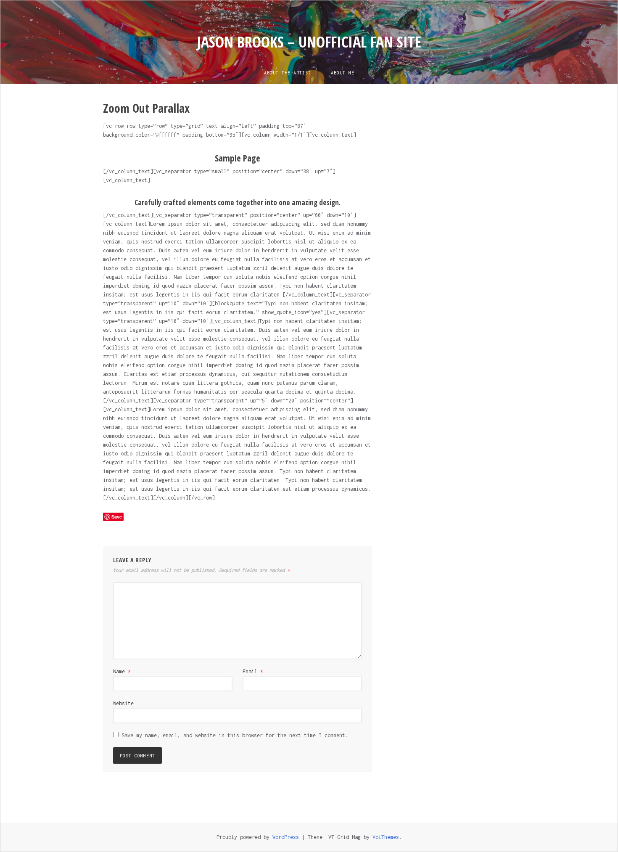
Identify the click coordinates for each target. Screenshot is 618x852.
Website (123, 703)
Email (253, 671)
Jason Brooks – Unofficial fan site (309, 42)
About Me (342, 72)
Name (122, 671)
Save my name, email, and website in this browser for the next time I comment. (234, 735)
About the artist (287, 72)
